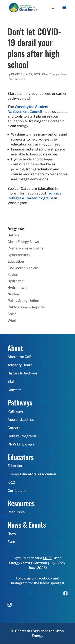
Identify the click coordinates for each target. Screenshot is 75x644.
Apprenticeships (21, 420)
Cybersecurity (19, 255)
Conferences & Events (25, 248)
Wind (12, 320)
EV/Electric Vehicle (23, 268)
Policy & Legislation (23, 301)
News (12, 533)
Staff (12, 381)
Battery (14, 235)
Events (13, 542)
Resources (16, 512)
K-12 (11, 482)
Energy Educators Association (32, 474)
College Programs (22, 436)
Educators (16, 466)
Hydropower (18, 288)
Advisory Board (20, 365)
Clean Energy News (54, 74)
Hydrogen (16, 281)
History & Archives (23, 373)
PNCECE (16, 74)
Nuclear (14, 294)
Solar (12, 314)
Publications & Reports (26, 307)
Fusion (13, 274)
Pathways (16, 411)
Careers (14, 428)
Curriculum (17, 491)
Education (16, 261)
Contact (14, 390)
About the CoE (19, 357)
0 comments (17, 79)
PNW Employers (21, 444)
